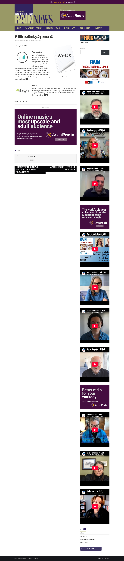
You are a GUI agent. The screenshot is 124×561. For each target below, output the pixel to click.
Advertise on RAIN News (87, 539)
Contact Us (83, 536)
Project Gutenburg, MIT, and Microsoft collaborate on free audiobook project (27, 169)
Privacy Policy (84, 542)
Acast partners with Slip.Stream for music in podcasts (62, 168)
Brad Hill (38, 40)
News (18, 150)
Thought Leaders (70, 28)
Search (82, 48)
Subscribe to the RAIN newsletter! (91, 549)
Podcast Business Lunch (33, 28)
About (18, 28)
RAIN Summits (85, 28)
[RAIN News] (62, 14)
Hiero (99, 558)
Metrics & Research (53, 28)
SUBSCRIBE (84, 42)
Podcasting (98, 28)
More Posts (31, 160)
